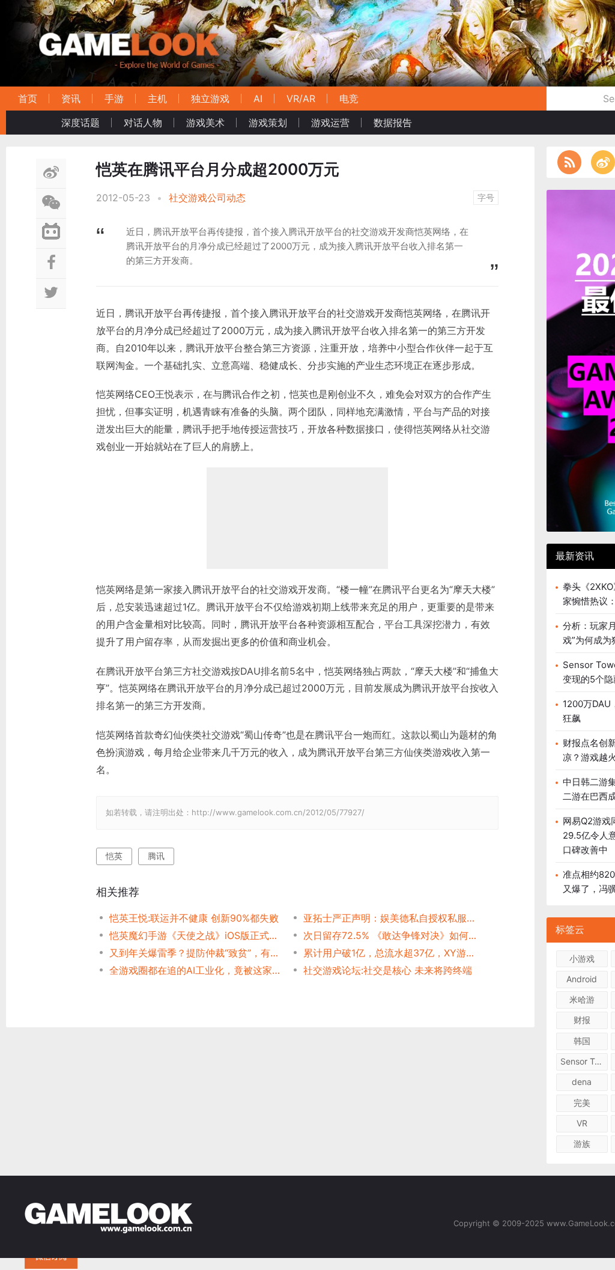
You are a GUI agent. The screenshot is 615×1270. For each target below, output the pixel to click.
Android (581, 979)
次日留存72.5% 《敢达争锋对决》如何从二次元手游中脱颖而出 (390, 935)
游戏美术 (205, 123)
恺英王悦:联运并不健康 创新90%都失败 (194, 918)
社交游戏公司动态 (207, 198)
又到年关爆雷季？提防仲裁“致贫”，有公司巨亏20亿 (196, 953)
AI (257, 99)
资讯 (70, 99)
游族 (582, 1143)
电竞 (349, 99)
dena (582, 1082)
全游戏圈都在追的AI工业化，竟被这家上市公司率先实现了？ (196, 970)
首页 (27, 99)
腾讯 (156, 856)
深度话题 (80, 123)
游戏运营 (330, 123)
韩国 (582, 1041)
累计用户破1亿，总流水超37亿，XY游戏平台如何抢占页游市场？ (390, 953)
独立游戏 (210, 99)
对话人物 (143, 123)
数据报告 (393, 123)
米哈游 (582, 999)
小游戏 (582, 958)
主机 (157, 99)
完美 (582, 1103)
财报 (582, 1020)
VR (582, 1123)
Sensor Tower (584, 1061)
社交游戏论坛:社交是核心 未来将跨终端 (387, 970)
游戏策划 (268, 123)
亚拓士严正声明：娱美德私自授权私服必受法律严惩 (390, 918)
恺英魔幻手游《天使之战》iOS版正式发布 (196, 935)
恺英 (114, 856)
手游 (114, 99)
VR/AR (300, 99)
